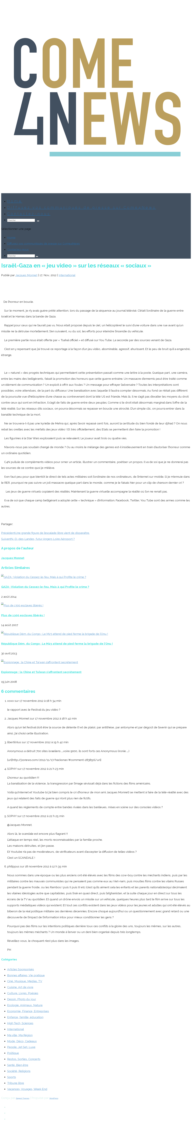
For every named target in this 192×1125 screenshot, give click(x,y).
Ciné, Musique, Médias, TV (24, 981)
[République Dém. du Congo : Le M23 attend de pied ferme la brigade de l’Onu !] (54, 633)
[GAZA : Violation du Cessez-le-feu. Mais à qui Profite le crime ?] (43, 577)
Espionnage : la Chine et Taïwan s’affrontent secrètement (41, 672)
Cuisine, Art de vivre (20, 987)
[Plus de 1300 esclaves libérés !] (22, 605)
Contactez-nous (18, 249)
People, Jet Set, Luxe (21, 1047)
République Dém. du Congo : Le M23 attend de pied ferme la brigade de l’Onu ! (57, 643)
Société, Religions (18, 1071)
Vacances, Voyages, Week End (27, 1089)
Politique (13, 1053)
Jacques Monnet (26, 275)
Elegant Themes (22, 1098)
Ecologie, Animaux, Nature (25, 1005)
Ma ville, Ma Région (20, 1035)
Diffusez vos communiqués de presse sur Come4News (81, 207)
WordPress (53, 1098)
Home (11, 237)
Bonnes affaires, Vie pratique (26, 975)
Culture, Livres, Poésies (22, 993)
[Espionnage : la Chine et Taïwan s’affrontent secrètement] (39, 662)
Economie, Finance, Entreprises (28, 1011)
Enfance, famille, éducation (25, 1017)
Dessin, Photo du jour (21, 999)
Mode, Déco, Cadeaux (22, 1041)
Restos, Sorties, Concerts (23, 1059)
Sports (11, 1077)
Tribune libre (15, 1083)
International (67, 275)
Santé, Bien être (17, 1065)
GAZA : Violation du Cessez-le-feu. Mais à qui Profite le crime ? (45, 586)
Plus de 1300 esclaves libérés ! (23, 615)
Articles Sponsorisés (20, 969)
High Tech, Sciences (20, 1023)
